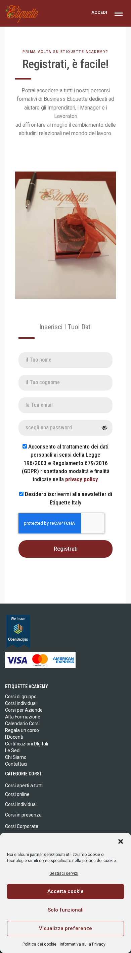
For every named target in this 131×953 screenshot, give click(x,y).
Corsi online (17, 794)
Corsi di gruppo (21, 696)
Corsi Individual (21, 804)
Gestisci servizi (63, 873)
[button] (120, 841)
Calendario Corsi (22, 723)
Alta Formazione (22, 716)
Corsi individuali (21, 703)
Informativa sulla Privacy (82, 944)
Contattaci (16, 764)
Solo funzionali (66, 910)
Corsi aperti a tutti (24, 785)
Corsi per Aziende (24, 710)
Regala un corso (22, 730)
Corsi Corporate (21, 826)
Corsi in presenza (23, 815)
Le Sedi (12, 750)
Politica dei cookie (39, 944)
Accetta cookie (65, 891)
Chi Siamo (16, 757)
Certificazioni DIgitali (26, 743)
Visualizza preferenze (65, 928)
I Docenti (14, 737)
